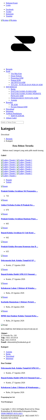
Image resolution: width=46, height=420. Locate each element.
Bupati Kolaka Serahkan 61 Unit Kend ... (18, 233)
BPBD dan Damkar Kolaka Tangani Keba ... (19, 316)
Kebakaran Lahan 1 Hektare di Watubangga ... (20, 387)
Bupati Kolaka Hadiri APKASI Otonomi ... (19, 274)
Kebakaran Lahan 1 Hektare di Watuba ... (18, 288)
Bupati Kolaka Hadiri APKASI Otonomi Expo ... (21, 378)
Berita (8, 354)
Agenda (9, 352)
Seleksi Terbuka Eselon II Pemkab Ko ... (18, 205)
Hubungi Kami (12, 3)
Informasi (9, 358)
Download (10, 356)
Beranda (9, 139)
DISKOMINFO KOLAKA (12, 413)
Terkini (8, 182)
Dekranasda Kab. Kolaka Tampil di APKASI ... (20, 368)
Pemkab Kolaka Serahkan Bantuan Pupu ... (19, 219)
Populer (9, 180)
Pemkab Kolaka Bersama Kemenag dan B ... (19, 246)
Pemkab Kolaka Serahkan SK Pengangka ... (19, 191)
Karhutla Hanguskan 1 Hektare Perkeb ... (18, 302)
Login (8, 5)
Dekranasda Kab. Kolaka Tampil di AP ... (18, 260)
